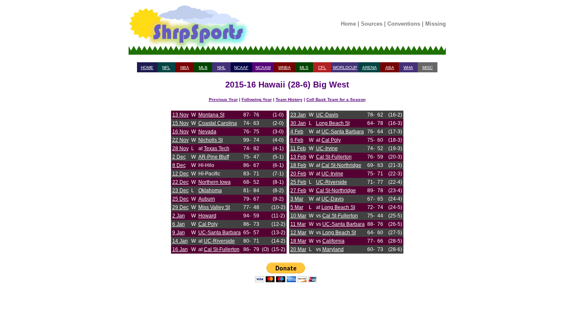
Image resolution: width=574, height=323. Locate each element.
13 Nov (180, 115)
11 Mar (298, 224)
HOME (147, 67)
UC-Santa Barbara (219, 233)
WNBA (284, 67)
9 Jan (178, 233)
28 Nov (180, 148)
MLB (203, 67)
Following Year (257, 99)
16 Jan (180, 249)
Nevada (207, 132)
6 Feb (296, 140)
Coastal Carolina (217, 123)
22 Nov (180, 140)
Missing (435, 24)
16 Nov (180, 132)
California (333, 241)
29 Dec (180, 207)
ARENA (369, 67)
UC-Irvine (327, 148)
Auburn (206, 199)
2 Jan (178, 216)
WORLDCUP (345, 67)
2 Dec (179, 157)
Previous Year (223, 99)
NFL (166, 67)
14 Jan (180, 241)
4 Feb (296, 132)
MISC (427, 67)
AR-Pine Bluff (213, 157)
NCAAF (241, 67)
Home (348, 24)
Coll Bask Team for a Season (336, 99)
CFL (322, 67)
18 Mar (298, 241)
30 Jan (298, 123)
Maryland (333, 249)
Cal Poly (208, 224)
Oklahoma (210, 190)
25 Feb (298, 182)
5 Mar (296, 207)
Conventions (403, 24)
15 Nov (180, 123)
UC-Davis (327, 115)
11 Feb (298, 148)
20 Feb (298, 174)
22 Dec (180, 182)
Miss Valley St (214, 207)
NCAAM (263, 67)
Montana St (211, 115)
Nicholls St (210, 140)
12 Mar (298, 233)
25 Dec (180, 199)
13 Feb (298, 157)
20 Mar (298, 249)
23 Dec (180, 190)
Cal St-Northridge (341, 165)
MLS (304, 67)
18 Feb (298, 165)
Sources (371, 24)
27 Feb (298, 190)
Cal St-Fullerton (222, 249)
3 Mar (296, 199)
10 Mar (298, 216)
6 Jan (178, 224)
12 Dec (180, 174)
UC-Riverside (219, 241)
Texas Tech (216, 148)
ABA (389, 67)
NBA (184, 67)
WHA (408, 67)
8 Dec (179, 165)
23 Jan (298, 115)
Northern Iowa (214, 182)
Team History (289, 99)
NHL (221, 67)
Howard (207, 216)
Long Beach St (333, 123)
